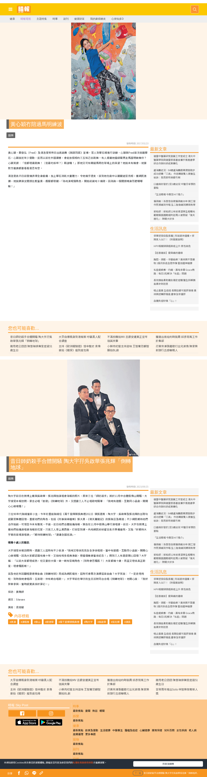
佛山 (37, 621)
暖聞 (102, 711)
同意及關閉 (168, 763)
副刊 (66, 18)
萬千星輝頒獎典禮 (69, 621)
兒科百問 (169, 730)
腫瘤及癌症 (131, 730)
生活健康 (105, 730)
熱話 (95, 711)
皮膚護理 (78, 734)
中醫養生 (117, 730)
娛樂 (11, 135)
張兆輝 (116, 621)
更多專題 (90, 734)
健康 (12, 18)
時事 (55, 18)
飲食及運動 (91, 730)
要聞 (87, 711)
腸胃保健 (157, 730)
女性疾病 (181, 730)
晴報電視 (26, 18)
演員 (128, 621)
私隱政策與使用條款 (83, 762)
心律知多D (117, 18)
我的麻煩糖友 (98, 18)
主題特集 (42, 18)
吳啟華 (102, 621)
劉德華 (50, 621)
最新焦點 (78, 711)
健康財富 (79, 18)
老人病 (192, 730)
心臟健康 (145, 730)
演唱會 (25, 621)
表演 (13, 621)
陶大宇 (89, 621)
